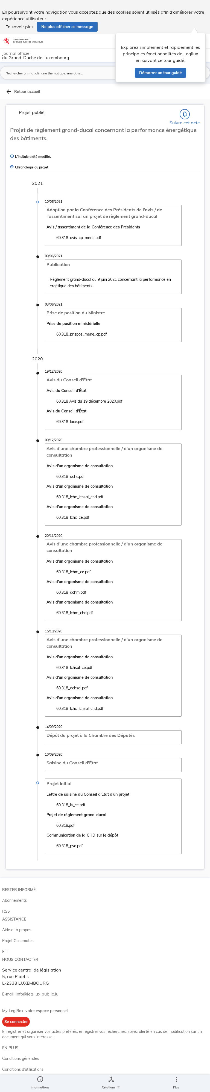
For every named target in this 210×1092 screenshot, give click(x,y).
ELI (5, 951)
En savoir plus (19, 26)
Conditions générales (20, 1058)
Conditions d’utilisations (22, 1069)
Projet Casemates (18, 940)
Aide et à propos (16, 929)
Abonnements (14, 900)
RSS (6, 911)
